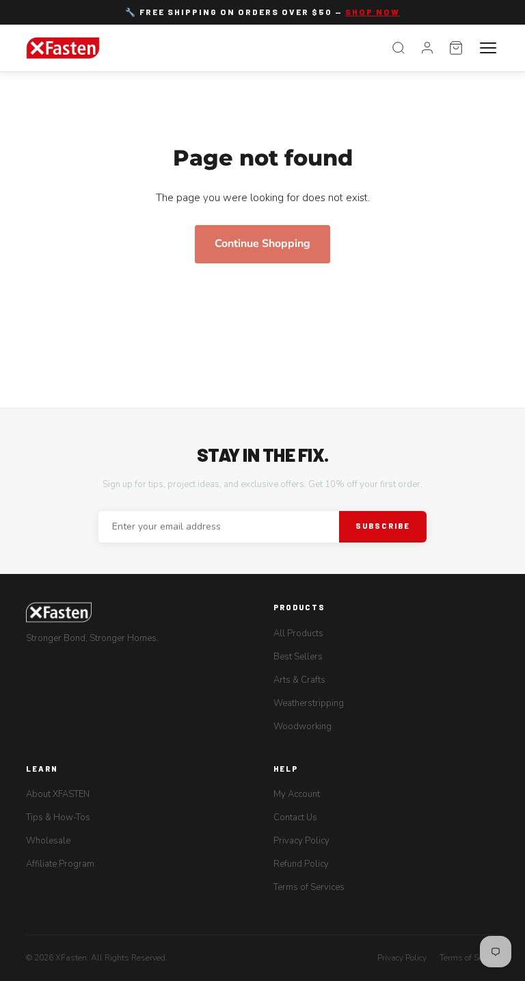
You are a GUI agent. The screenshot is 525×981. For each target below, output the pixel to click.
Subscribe (382, 525)
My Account (296, 794)
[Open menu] (488, 48)
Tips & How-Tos (58, 817)
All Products (298, 633)
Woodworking (302, 726)
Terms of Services (309, 887)
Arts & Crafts (299, 680)
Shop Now (372, 11)
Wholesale (48, 841)
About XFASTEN (58, 794)
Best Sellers (298, 657)
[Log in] (427, 47)
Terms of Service (469, 957)
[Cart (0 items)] (455, 47)
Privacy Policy (301, 841)
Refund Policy (301, 864)
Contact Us (295, 817)
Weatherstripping (308, 703)
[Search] (398, 47)
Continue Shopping (262, 243)
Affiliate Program (60, 864)
